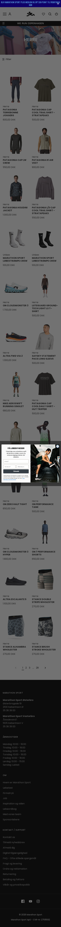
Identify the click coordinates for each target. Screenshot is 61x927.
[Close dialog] (57, 446)
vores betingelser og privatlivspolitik (14, 479)
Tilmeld (16, 471)
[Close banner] (58, 3)
